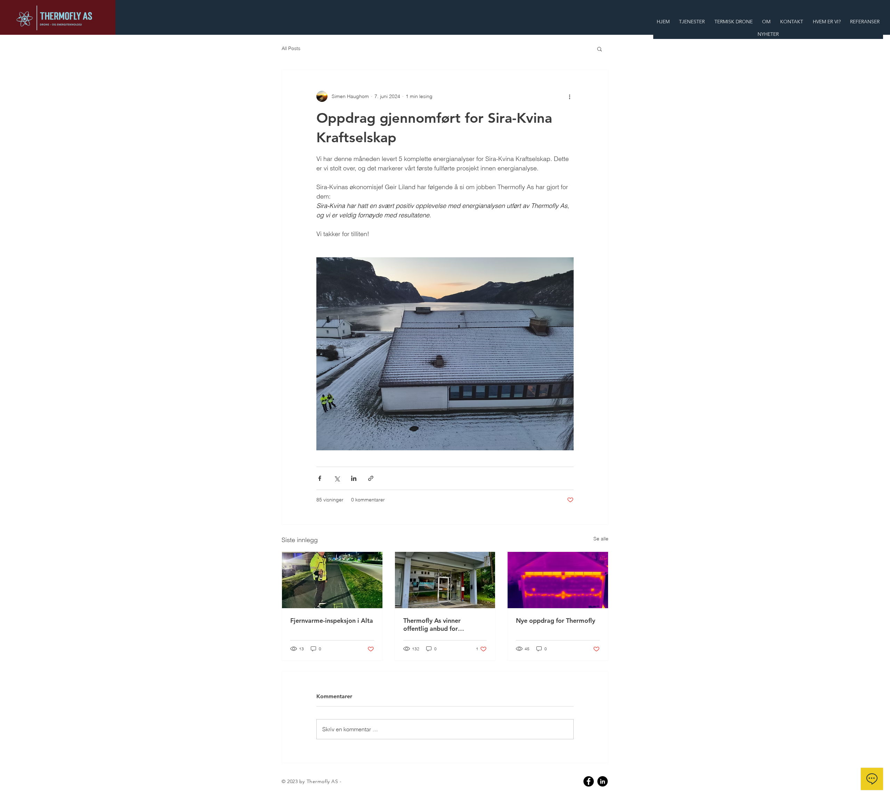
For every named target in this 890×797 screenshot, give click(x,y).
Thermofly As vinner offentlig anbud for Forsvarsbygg (432, 625)
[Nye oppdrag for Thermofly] (558, 580)
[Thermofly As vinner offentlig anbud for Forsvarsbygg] (445, 580)
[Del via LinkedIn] (353, 478)
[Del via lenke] (370, 478)
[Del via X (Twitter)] (336, 478)
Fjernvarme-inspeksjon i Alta (331, 621)
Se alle (600, 539)
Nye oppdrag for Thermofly (555, 621)
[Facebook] (588, 781)
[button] (599, 48)
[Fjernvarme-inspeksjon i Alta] (332, 580)
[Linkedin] (602, 781)
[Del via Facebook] (319, 478)
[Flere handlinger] (569, 96)
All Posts (291, 48)
